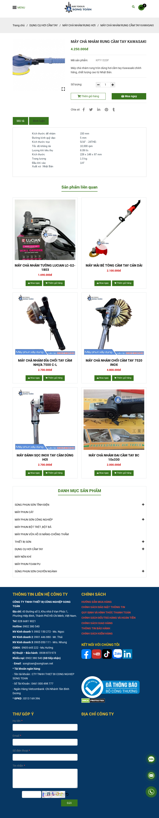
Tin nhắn (18, 765)
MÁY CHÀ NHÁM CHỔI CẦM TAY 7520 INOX (114, 362)
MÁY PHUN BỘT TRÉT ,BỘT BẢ (33, 526)
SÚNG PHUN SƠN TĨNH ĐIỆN (32, 504)
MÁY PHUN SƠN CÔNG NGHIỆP (34, 519)
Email (16, 735)
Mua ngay (130, 96)
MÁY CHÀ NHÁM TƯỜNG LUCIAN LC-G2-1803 (45, 267)
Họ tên (17, 720)
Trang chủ (19, 25)
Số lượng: (77, 84)
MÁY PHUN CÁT (24, 512)
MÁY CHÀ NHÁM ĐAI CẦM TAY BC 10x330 (114, 457)
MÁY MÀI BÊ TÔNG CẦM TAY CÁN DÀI (114, 265)
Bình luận (39, 121)
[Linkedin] (98, 110)
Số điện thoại (20, 750)
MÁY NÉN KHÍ (23, 556)
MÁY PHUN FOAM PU (27, 564)
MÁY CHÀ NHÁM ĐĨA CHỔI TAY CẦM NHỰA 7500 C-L (45, 362)
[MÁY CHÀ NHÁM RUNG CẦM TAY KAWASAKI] (79, 7)
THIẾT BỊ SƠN (23, 541)
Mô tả (20, 121)
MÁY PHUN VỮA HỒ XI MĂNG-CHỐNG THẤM (42, 534)
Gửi (69, 802)
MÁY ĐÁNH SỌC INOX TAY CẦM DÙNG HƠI (45, 457)
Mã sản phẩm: (79, 60)
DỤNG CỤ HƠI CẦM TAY (43, 25)
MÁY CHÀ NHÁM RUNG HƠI (79, 25)
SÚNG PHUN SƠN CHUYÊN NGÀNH (36, 571)
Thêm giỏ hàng (90, 96)
